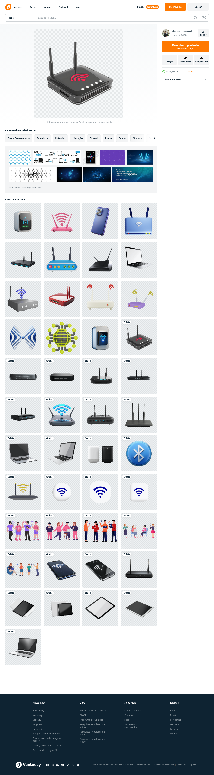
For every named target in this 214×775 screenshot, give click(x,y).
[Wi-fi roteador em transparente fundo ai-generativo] (139, 337)
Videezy (37, 719)
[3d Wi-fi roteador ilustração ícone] (23, 492)
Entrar (198, 6)
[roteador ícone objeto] (139, 299)
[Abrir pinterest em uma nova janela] (62, 764)
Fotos (33, 7)
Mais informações (173, 79)
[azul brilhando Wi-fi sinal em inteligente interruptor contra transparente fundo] (100, 337)
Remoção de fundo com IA (47, 745)
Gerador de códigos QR (45, 750)
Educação (38, 728)
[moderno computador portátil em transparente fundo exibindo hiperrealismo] (62, 453)
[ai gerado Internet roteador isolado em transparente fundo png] (100, 415)
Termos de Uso (143, 764)
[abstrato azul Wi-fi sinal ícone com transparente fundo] (23, 337)
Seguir (203, 34)
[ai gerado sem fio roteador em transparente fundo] (62, 299)
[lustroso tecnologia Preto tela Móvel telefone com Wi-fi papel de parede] (62, 569)
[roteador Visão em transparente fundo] (23, 260)
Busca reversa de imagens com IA (47, 739)
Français (174, 728)
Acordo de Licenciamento (93, 710)
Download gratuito (185, 46)
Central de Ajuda (133, 710)
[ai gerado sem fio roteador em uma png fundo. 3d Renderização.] (139, 569)
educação (77, 138)
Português (175, 719)
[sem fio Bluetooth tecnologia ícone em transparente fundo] (139, 453)
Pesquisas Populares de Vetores (92, 726)
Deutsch (174, 724)
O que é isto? (187, 71)
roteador (60, 138)
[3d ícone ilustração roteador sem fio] (62, 260)
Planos (140, 6)
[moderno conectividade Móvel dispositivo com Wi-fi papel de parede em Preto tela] (100, 569)
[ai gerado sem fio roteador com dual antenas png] (23, 376)
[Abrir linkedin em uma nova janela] (57, 764)
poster (122, 138)
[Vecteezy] (8, 7)
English (174, 710)
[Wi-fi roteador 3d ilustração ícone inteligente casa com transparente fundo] (100, 260)
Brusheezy (38, 710)
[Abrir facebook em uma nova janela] (47, 764)
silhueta (137, 138)
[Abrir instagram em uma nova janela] (52, 764)
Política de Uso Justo (186, 764)
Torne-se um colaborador (131, 726)
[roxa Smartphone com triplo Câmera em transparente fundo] (100, 221)
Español (174, 715)
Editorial (63, 7)
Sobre (127, 719)
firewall (94, 138)
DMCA (83, 715)
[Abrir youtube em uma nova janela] (78, 764)
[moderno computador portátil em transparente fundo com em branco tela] (139, 260)
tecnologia (42, 138)
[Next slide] (152, 138)
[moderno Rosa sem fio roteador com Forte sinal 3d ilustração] (62, 221)
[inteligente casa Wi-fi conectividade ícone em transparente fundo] (23, 221)
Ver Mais (132, 174)
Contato (128, 715)
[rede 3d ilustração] (62, 337)
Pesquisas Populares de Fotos (92, 733)
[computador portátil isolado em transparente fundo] (23, 453)
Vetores (18, 7)
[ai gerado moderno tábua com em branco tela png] (23, 608)
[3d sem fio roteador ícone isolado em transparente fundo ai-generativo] (62, 415)
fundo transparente (19, 138)
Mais (77, 7)
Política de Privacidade (163, 764)
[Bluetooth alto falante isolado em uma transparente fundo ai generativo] (100, 453)
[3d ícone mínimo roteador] (100, 299)
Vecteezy (37, 715)
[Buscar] (195, 18)
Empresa (37, 724)
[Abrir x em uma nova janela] (72, 764)
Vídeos (47, 7)
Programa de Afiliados (91, 719)
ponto (108, 138)
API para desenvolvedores (47, 733)
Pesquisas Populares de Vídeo (92, 740)
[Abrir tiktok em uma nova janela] (67, 764)
